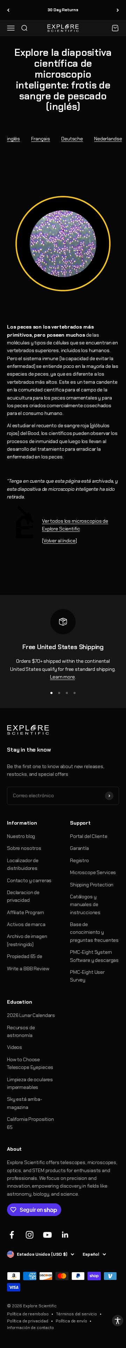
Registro (79, 860)
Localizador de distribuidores (22, 864)
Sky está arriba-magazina (24, 1103)
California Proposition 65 (30, 1123)
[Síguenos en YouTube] (47, 1235)
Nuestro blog (21, 836)
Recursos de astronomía (21, 1031)
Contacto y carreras (29, 880)
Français (40, 139)
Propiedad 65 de (24, 956)
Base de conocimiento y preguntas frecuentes (94, 932)
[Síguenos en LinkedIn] (65, 1235)
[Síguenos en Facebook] (11, 1235)
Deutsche (72, 139)
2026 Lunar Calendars (31, 1015)
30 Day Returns (63, 9)
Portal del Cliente (88, 836)
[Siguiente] (118, 10)
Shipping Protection (91, 884)
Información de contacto (30, 1327)
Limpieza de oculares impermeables (30, 1083)
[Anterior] (8, 10)
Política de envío (71, 1321)
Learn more (62, 677)
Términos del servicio (76, 1314)
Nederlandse (108, 139)
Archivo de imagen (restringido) (27, 940)
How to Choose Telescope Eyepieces (30, 1063)
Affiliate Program (25, 912)
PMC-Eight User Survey (87, 976)
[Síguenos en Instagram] (29, 1235)
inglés (13, 139)
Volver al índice (59, 540)
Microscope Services (93, 872)
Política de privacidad (27, 1321)
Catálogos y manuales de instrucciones (85, 904)
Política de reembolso (28, 1314)
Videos (14, 1047)
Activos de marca (26, 924)
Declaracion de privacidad (23, 896)
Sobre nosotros (24, 848)
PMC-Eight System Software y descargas (94, 956)
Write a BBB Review (28, 968)
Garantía (79, 848)
